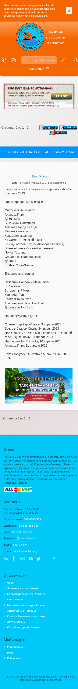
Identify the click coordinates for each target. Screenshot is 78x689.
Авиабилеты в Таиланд (21, 610)
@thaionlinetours (26, 538)
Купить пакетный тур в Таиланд (26, 605)
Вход (10, 652)
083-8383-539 (32, 519)
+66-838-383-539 (27, 525)
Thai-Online (39, 176)
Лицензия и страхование (22, 588)
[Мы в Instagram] (46, 559)
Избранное (14, 658)
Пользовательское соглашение (26, 593)
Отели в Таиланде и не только (26, 616)
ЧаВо (10, 582)
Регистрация (15, 646)
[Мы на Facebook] (14, 559)
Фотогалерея (15, 599)
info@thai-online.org (25, 551)
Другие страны (16, 621)
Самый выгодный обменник (24, 627)
